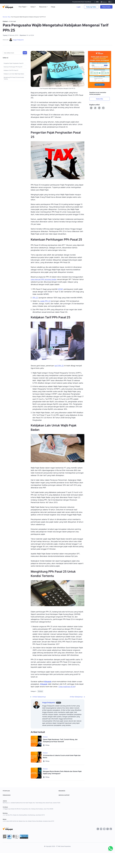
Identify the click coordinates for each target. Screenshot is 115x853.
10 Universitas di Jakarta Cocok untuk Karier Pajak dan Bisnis (62, 756)
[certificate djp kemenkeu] (96, 2)
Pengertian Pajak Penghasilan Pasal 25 (13, 63)
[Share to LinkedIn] (99, 108)
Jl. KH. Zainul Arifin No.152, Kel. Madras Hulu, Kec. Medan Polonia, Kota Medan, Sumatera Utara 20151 (28, 821)
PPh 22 (35, 298)
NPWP (60, 289)
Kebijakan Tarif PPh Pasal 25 (11, 70)
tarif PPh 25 (59, 366)
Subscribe (99, 99)
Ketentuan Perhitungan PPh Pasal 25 (13, 66)
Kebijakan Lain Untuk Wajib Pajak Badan (14, 74)
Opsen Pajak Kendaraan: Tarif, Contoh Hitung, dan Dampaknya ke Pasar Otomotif (60, 740)
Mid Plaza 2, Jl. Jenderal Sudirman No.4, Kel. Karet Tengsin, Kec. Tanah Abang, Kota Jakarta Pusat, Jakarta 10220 (31, 802)
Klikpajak (47, 681)
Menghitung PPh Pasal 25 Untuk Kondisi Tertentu (14, 78)
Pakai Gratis (107, 7)
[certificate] (104, 2)
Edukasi (5, 21)
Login (78, 7)
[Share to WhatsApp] (95, 108)
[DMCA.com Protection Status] (24, 837)
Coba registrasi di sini (66, 687)
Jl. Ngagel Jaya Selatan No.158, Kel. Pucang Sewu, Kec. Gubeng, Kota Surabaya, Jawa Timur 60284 (28, 809)
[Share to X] (91, 108)
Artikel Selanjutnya (76, 697)
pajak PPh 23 (45, 301)
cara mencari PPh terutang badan (44, 279)
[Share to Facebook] (103, 108)
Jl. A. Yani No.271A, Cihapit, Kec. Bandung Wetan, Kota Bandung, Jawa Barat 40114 (24, 815)
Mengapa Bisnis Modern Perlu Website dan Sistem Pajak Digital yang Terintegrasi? (62, 772)
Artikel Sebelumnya (39, 697)
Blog (9, 17)
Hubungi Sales (91, 7)
